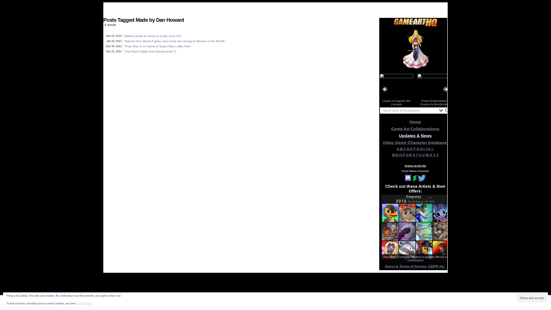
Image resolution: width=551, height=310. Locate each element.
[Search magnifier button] (447, 110)
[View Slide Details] (415, 49)
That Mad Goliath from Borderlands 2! (150, 51)
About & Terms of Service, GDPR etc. (415, 266)
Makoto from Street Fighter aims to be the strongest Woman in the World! (175, 41)
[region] (415, 49)
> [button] (445, 89)
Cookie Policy (85, 303)
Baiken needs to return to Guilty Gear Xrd (153, 36)
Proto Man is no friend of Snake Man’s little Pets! (158, 46)
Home (415, 122)
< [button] (385, 89)
